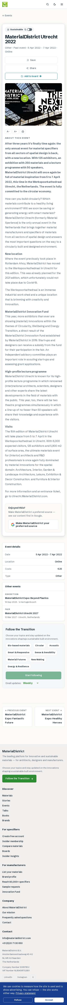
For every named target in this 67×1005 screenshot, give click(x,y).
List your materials (12, 871)
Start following (33, 675)
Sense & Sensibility (45, 652)
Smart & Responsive (18, 652)
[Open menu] (62, 4)
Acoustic (54, 645)
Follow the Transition (19, 778)
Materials (7, 795)
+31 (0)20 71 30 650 (12, 943)
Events (5, 805)
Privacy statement (26, 993)
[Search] (47, 4)
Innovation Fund (11, 891)
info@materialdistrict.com (16, 938)
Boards (6, 851)
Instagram (22, 977)
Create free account (13, 836)
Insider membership (12, 841)
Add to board (31, 76)
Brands (6, 820)
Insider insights (10, 856)
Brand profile (9, 876)
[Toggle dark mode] (55, 4)
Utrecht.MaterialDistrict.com (29, 496)
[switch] (28, 29)
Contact (6, 922)
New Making (37, 659)
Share (33, 68)
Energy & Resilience (18, 666)
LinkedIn (8, 977)
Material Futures (17, 659)
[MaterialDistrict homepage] (12, 4)
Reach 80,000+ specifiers (16, 881)
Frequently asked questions (17, 917)
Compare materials (12, 846)
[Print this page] (23, 131)
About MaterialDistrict (14, 907)
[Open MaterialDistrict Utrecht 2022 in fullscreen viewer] (33, 104)
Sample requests (11, 886)
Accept (49, 1000)
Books (5, 815)
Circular (39, 645)
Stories (6, 800)
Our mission (8, 912)
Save (33, 60)
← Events (7, 15)
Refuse (18, 1000)
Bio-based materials (19, 645)
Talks (5, 810)
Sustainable (16, 29)
